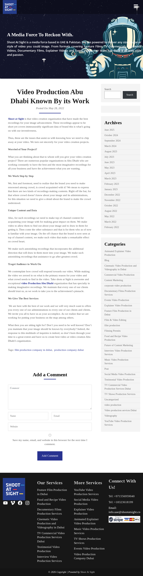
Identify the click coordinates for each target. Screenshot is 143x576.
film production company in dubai (33, 350)
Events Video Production (116, 300)
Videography (110, 415)
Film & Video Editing (115, 320)
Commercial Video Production (119, 275)
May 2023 (109, 167)
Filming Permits (112, 331)
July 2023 (109, 157)
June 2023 (109, 162)
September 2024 (112, 140)
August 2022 (110, 211)
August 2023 (110, 151)
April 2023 (109, 173)
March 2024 (110, 146)
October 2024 (111, 135)
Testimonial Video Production (119, 379)
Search (107, 89)
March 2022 (110, 221)
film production (112, 325)
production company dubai (69, 350)
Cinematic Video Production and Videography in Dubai (51, 523)
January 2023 (111, 189)
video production (112, 405)
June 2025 (109, 130)
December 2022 (112, 194)
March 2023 (110, 178)
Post (106, 369)
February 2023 (111, 184)
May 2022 (109, 216)
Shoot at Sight (16, 118)
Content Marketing (113, 280)
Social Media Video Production (119, 374)
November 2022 (112, 200)
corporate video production (117, 285)
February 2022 (111, 227)
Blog (106, 260)
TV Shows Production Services (119, 394)
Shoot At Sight (87, 572)
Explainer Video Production (118, 305)
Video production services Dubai (120, 410)
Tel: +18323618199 (121, 502)
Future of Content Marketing (118, 345)
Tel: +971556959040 (122, 496)
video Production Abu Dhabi (37, 283)
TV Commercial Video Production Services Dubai (51, 537)
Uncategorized (111, 399)
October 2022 (111, 205)
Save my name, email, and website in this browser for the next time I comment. (50, 442)
